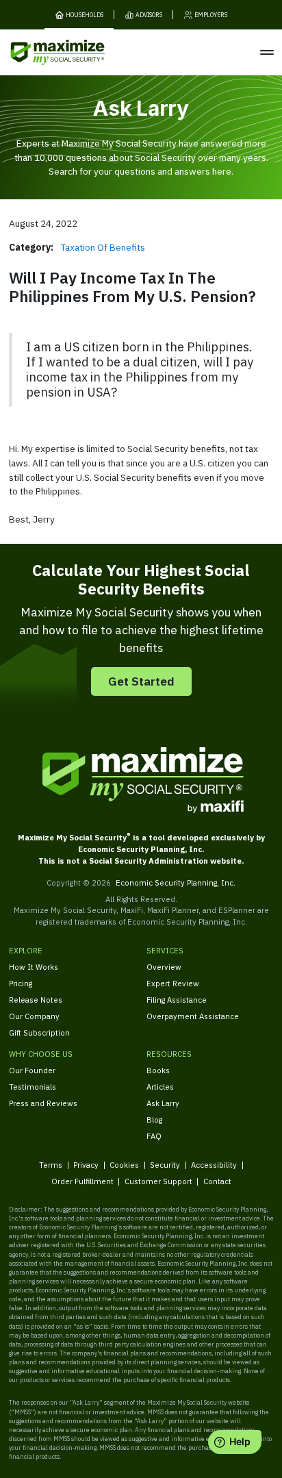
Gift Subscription (39, 1032)
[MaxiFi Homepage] (40, 52)
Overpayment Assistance (192, 1016)
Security (165, 1165)
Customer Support (158, 1181)
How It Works (33, 967)
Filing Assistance (176, 999)
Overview (163, 967)
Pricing (20, 983)
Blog (154, 1119)
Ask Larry (162, 1103)
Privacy (86, 1165)
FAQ (154, 1136)
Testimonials (32, 1086)
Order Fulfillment (82, 1181)
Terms (50, 1165)
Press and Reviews (43, 1103)
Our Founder (32, 1070)
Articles (160, 1086)
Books (158, 1070)
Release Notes (35, 999)
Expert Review (172, 983)
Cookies (124, 1165)
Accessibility (214, 1165)
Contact (217, 1181)
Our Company (34, 1016)
